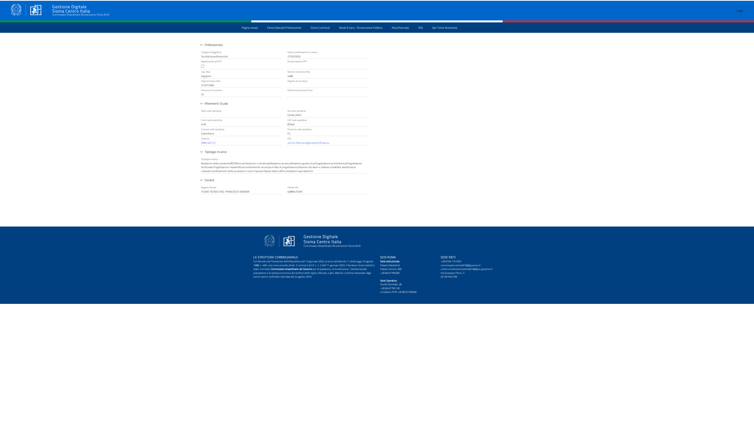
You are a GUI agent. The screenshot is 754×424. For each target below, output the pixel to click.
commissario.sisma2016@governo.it (460, 265)
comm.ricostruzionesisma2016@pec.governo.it (466, 269)
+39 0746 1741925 (451, 261)
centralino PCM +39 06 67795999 (398, 292)
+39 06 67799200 (389, 273)
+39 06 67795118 (389, 288)
